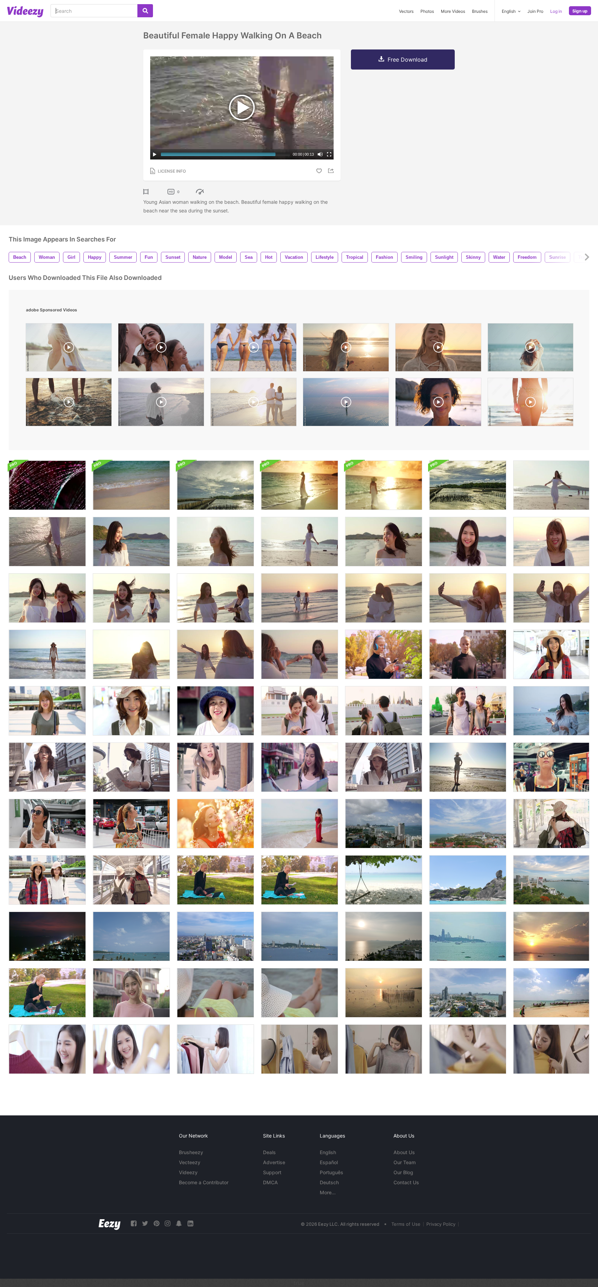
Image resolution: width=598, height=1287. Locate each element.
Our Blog (403, 1172)
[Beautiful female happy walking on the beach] (215, 541)
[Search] (145, 10)
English (328, 1152)
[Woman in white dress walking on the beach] (299, 485)
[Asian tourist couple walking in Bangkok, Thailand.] (383, 711)
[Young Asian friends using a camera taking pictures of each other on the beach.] (299, 654)
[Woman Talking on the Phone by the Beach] (299, 823)
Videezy (188, 1172)
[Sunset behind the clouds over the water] (215, 485)
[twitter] (145, 1223)
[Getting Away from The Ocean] (47, 654)
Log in (556, 11)
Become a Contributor (203, 1182)
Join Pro (535, 11)
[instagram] (167, 1223)
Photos (427, 11)
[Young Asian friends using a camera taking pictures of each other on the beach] (215, 654)
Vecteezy (189, 1162)
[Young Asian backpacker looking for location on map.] (383, 767)
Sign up (580, 10)
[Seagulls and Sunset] (383, 992)
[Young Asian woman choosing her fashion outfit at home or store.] (215, 1049)
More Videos (453, 11)
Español (329, 1162)
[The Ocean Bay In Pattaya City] (551, 936)
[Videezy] (25, 11)
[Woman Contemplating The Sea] (215, 992)
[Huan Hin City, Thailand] (467, 823)
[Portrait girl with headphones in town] (383, 654)
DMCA (270, 1182)
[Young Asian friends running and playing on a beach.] (215, 598)
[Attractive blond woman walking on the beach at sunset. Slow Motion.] (346, 349)
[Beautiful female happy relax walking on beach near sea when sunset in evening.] (383, 541)
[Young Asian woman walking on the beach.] (299, 541)
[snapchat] (179, 1223)
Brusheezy (191, 1152)
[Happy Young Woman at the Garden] (215, 823)
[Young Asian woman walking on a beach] (551, 485)
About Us (404, 1152)
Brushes (480, 11)
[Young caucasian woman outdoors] (467, 654)
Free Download (407, 59)
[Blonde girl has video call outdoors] (215, 880)
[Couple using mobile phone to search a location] (299, 711)
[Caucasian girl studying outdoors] (299, 880)
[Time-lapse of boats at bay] (467, 936)
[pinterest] (156, 1223)
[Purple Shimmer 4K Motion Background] (47, 485)
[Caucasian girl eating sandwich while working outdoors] (47, 992)
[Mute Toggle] (320, 154)
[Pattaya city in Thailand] (383, 823)
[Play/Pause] (154, 154)
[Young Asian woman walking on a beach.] (131, 541)
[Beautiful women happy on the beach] (47, 598)
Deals (269, 1152)
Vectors (406, 11)
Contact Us (406, 1182)
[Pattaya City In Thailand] (551, 880)
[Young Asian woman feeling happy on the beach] (551, 541)
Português (331, 1172)
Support (272, 1172)
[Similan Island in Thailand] (467, 880)
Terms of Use (405, 1224)
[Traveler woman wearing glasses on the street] (551, 767)
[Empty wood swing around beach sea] (383, 880)
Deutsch (329, 1182)
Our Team (404, 1162)
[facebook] (133, 1223)
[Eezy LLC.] (109, 1223)
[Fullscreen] (329, 154)
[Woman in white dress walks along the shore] (383, 485)
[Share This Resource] (332, 170)
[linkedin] (190, 1223)
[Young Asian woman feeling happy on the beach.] (467, 541)
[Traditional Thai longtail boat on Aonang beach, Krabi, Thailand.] (551, 992)
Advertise (274, 1162)
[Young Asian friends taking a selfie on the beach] (467, 598)
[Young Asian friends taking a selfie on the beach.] (551, 598)
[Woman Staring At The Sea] (467, 767)
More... (328, 1192)
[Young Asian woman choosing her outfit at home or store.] (47, 1049)
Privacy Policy (440, 1224)
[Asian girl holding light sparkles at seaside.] (551, 711)
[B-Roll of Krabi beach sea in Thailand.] (131, 485)
